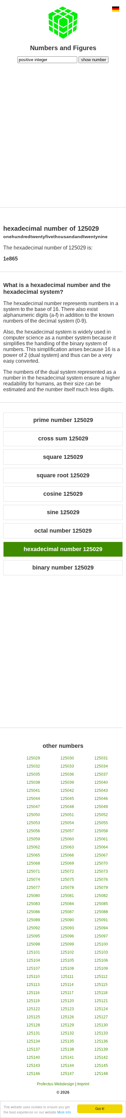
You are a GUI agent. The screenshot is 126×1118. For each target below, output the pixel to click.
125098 (33, 944)
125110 (33, 976)
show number (93, 59)
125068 (33, 863)
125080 (33, 895)
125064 (101, 847)
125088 (101, 912)
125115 (101, 984)
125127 (101, 1017)
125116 (33, 993)
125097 (101, 936)
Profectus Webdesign (55, 1084)
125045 (67, 798)
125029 (33, 758)
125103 (101, 952)
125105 (67, 960)
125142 (101, 1057)
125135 (67, 1041)
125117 (67, 993)
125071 (33, 871)
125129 (67, 1025)
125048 (67, 806)
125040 (101, 782)
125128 (33, 1025)
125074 (33, 879)
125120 (67, 1001)
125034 (101, 766)
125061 (101, 839)
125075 (67, 879)
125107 (33, 968)
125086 (33, 912)
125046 (101, 798)
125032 (33, 766)
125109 (101, 968)
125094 (101, 928)
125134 (33, 1041)
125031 (101, 758)
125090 (67, 920)
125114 (67, 984)
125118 (101, 993)
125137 (33, 1049)
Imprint (83, 1084)
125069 (67, 863)
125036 (67, 774)
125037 (101, 774)
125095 (33, 936)
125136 (101, 1041)
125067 (101, 855)
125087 (67, 912)
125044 (33, 798)
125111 (67, 976)
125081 (67, 895)
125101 (33, 952)
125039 (67, 782)
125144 (67, 1065)
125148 (101, 1073)
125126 (67, 1017)
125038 (33, 782)
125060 (67, 839)
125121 (101, 1001)
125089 (33, 920)
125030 (67, 758)
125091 (101, 920)
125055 (101, 823)
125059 (33, 839)
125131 (33, 1033)
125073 (101, 871)
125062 (33, 847)
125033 (67, 766)
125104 (33, 960)
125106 (101, 960)
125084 (67, 904)
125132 (67, 1033)
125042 (67, 790)
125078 (67, 887)
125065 (33, 855)
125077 (33, 887)
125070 (101, 863)
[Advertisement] (63, 134)
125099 (67, 944)
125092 (33, 928)
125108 (67, 968)
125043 (101, 790)
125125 (33, 1017)
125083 (33, 904)
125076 (101, 879)
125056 (33, 831)
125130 (101, 1025)
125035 (33, 774)
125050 (33, 815)
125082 (101, 895)
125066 (67, 855)
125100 (101, 944)
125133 (101, 1033)
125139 (101, 1049)
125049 (101, 806)
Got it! (99, 1108)
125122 (33, 1009)
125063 (67, 847)
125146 (33, 1073)
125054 (67, 823)
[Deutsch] (116, 9)
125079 (101, 887)
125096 (67, 936)
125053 (33, 823)
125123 (67, 1009)
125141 (67, 1057)
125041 (33, 790)
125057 (67, 831)
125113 (33, 984)
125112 (101, 976)
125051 (67, 815)
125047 (33, 806)
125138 (67, 1049)
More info (64, 1112)
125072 (67, 871)
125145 (101, 1065)
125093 (67, 928)
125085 (101, 904)
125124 (101, 1009)
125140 (33, 1057)
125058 (101, 831)
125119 (33, 1001)
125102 (67, 952)
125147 (67, 1073)
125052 (101, 815)
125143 (33, 1065)
